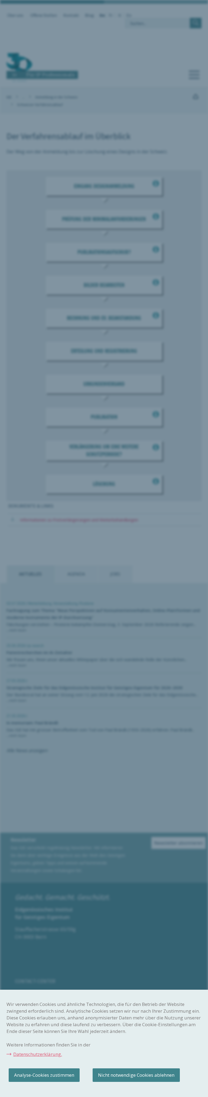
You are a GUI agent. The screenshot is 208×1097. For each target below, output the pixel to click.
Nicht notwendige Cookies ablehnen (136, 1075)
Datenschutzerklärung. (37, 1054)
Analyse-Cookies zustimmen (44, 1075)
